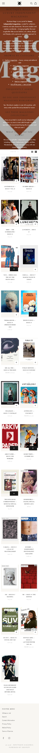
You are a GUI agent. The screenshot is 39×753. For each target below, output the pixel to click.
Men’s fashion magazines (21, 66)
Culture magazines (21, 78)
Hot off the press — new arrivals (21, 84)
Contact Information (8, 720)
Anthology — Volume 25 (29, 412)
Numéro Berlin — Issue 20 (29, 187)
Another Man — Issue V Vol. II (10, 187)
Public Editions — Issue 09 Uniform (29, 369)
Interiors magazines (21, 81)
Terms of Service (7, 731)
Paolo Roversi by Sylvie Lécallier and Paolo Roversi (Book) (10, 688)
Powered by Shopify (19, 747)
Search (4, 717)
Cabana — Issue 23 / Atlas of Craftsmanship (10, 549)
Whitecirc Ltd (6, 713)
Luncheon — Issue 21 (29, 231)
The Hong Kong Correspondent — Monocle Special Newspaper (10, 502)
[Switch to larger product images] (32, 151)
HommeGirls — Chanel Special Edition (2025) (29, 501)
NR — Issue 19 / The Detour (29, 596)
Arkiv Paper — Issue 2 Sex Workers (10, 456)
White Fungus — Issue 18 (29, 321)
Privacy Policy (6, 724)
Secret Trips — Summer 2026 (29, 455)
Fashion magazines (11, 60)
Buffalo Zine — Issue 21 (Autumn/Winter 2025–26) (29, 641)
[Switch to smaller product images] (36, 151)
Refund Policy (6, 728)
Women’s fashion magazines (21, 69)
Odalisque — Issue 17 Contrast (9, 412)
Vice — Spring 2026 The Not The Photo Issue (10, 277)
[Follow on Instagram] (9, 738)
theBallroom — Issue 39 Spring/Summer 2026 (10, 323)
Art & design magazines (20, 72)
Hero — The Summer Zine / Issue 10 (10, 232)
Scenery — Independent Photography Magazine (29, 550)
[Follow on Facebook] (3, 738)
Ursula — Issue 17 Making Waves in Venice (28, 277)
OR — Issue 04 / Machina (10, 596)
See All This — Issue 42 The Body (10, 369)
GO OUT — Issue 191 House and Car (10, 639)
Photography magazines (20, 75)
